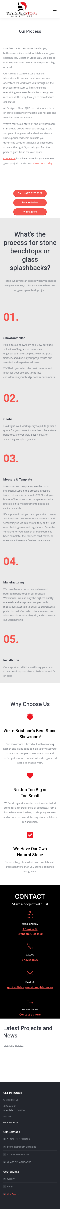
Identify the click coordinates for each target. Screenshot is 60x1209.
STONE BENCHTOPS (18, 1139)
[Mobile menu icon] (55, 9)
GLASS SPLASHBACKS (19, 1162)
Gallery (10, 1178)
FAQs (10, 1186)
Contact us (9, 158)
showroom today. (43, 163)
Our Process (13, 1194)
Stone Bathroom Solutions (21, 1146)
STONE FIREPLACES (18, 1154)
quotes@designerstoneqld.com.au (30, 987)
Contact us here (30, 1014)
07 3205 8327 (30, 960)
